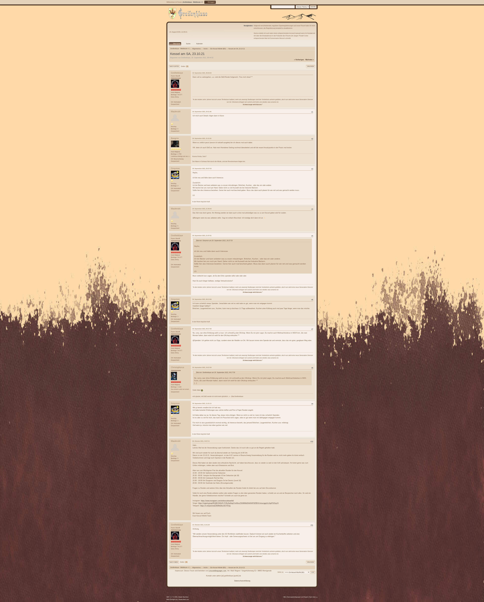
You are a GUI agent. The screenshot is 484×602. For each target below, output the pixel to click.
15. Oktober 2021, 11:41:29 (201, 525)
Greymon (175, 168)
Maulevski (175, 111)
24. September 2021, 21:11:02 (201, 138)
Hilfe (284, 597)
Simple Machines (183, 597)
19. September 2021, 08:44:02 (201, 73)
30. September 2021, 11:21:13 (201, 403)
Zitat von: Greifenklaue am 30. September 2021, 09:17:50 (215, 372)
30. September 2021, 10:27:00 (201, 367)
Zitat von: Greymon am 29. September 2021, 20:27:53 (214, 240)
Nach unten (174, 66)
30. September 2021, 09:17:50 (201, 329)
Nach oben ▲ (313, 597)
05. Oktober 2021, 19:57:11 (201, 441)
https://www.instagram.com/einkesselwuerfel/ (217, 501)
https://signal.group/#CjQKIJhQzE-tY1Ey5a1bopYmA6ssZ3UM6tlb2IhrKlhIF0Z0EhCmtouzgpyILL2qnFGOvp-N (238, 503)
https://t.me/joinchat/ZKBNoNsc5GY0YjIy (215, 506)
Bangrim (175, 138)
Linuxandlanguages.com (217, 571)
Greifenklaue (177, 73)
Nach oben (174, 562)
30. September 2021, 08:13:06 (201, 299)
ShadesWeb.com (183, 599)
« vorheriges (299, 60)
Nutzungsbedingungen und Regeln (297, 597)
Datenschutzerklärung (242, 581)
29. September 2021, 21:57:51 (201, 235)
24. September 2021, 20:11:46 (201, 111)
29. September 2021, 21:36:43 (201, 208)
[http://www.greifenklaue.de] (172, 100)
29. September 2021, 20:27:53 (201, 168)
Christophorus (177, 367)
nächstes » (309, 60)
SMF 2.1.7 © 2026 (171, 597)
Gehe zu (280, 572)
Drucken (310, 66)
